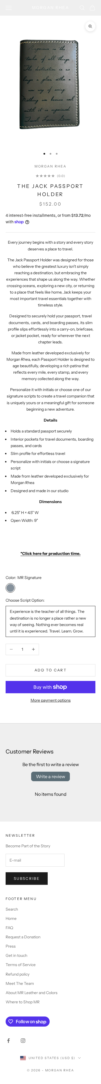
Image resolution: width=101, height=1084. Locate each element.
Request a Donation (23, 936)
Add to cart (50, 670)
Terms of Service (21, 964)
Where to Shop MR (23, 1001)
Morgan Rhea (51, 166)
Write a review (50, 776)
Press (11, 946)
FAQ (9, 927)
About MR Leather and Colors (32, 992)
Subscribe (27, 878)
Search (12, 909)
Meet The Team (20, 983)
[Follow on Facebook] (8, 1040)
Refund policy (17, 974)
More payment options (51, 700)
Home (11, 918)
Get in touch (16, 955)
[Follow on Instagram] (23, 1040)
